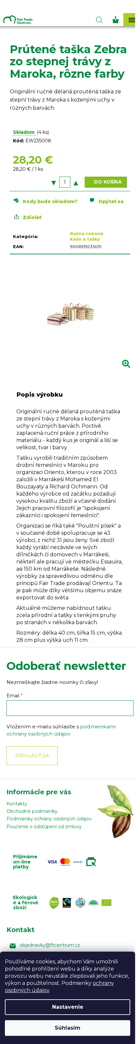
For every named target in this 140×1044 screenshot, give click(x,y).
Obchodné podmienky (32, 811)
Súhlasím (67, 1028)
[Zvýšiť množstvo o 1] (75, 182)
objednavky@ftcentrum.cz (50, 945)
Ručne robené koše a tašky (86, 236)
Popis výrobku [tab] (40, 394)
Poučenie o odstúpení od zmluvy (44, 827)
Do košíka (108, 182)
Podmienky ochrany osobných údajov (49, 819)
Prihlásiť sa (32, 756)
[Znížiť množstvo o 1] (53, 182)
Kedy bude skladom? (50, 201)
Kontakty (17, 804)
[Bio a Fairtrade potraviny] (82, 903)
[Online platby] (73, 861)
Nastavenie (67, 1007)
